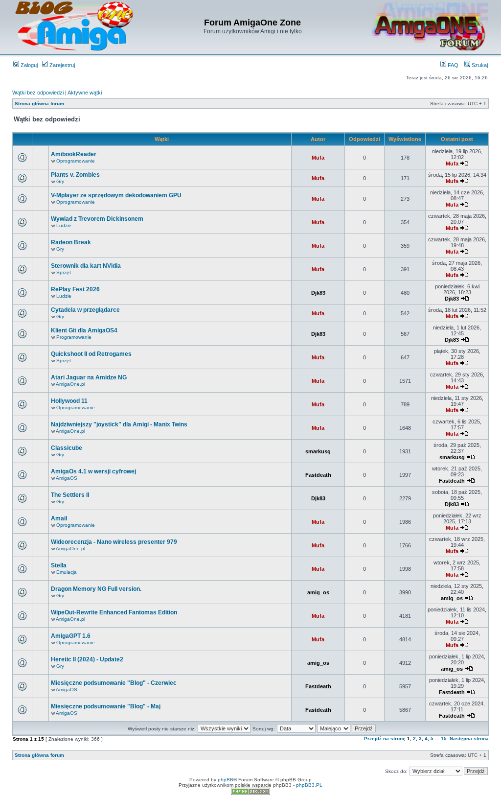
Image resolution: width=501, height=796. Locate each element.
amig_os (318, 592)
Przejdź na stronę (385, 738)
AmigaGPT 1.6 (71, 635)
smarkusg (318, 451)
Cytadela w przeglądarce (85, 309)
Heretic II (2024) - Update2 (87, 659)
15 (444, 738)
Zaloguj (28, 65)
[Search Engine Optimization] (250, 793)
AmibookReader (73, 154)
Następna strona (469, 738)
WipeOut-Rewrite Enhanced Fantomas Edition (114, 612)
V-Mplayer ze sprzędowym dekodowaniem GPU (116, 195)
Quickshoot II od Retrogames (91, 354)
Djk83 (318, 293)
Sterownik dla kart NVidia (86, 265)
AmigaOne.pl (70, 384)
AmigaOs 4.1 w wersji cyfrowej (93, 471)
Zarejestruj (61, 65)
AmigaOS (66, 478)
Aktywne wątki (85, 92)
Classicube (66, 448)
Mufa (318, 158)
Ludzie (63, 225)
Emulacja (66, 572)
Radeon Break (71, 242)
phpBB (225, 779)
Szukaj (479, 65)
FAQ (452, 65)
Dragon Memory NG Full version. (96, 588)
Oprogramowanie (75, 161)
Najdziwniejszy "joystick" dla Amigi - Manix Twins (119, 424)
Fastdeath (318, 475)
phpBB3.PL (309, 785)
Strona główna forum (39, 103)
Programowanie (73, 337)
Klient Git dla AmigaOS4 (84, 330)
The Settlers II (70, 495)
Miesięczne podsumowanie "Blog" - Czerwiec (114, 682)
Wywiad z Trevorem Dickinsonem (97, 218)
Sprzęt (63, 272)
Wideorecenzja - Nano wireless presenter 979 (114, 541)
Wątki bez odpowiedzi (38, 92)
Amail (59, 518)
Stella (59, 565)
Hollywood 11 (69, 401)
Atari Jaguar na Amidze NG (89, 377)
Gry (60, 181)
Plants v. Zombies (75, 174)
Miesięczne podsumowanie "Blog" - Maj (105, 706)
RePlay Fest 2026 (75, 289)
